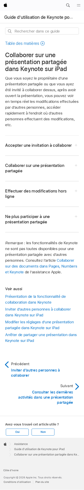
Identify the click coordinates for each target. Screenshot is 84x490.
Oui (17, 432)
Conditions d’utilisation (17, 482)
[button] (67, 5)
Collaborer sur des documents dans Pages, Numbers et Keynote (41, 266)
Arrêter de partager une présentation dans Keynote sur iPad (41, 337)
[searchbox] (42, 31)
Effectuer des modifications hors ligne (36, 193)
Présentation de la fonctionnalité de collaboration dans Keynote (35, 299)
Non (43, 432)
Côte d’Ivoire (10, 470)
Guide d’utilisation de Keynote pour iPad (43, 17)
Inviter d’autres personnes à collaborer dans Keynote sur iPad (38, 312)
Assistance (21, 444)
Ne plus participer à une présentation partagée (27, 219)
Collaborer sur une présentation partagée (34, 168)
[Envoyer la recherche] (10, 31)
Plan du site (42, 482)
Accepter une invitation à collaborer (38, 145)
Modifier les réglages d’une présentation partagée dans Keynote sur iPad (39, 325)
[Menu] (78, 5)
